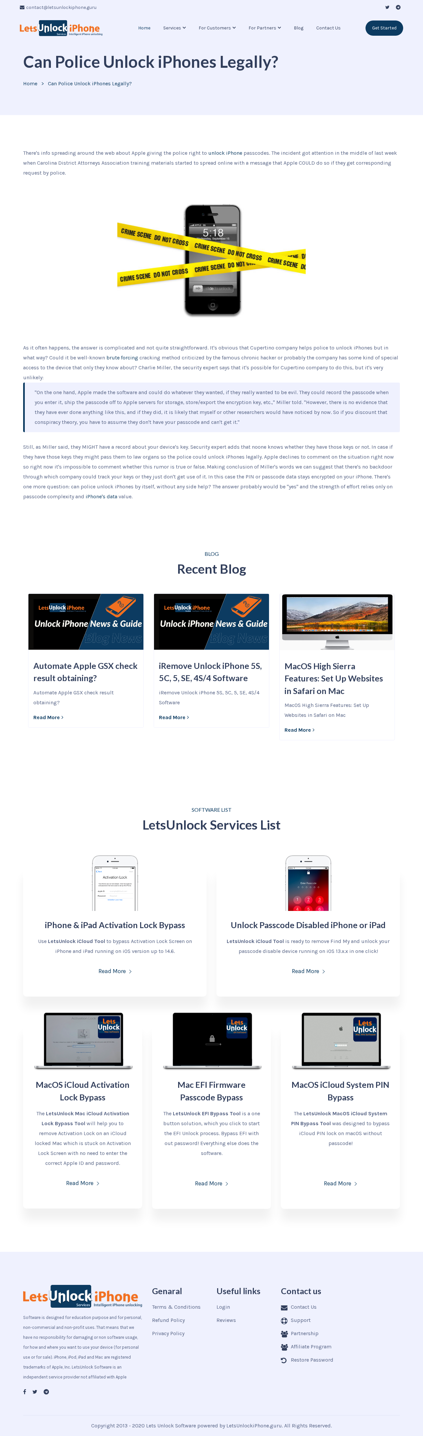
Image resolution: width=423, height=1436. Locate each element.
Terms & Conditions (176, 1307)
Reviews (226, 1320)
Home (144, 28)
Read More (46, 717)
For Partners (262, 28)
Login (223, 1307)
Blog (298, 28)
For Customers (215, 28)
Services (172, 28)
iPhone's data (101, 496)
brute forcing (122, 357)
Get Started (384, 28)
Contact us (328, 28)
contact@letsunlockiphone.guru (61, 7)
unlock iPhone (224, 153)
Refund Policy (168, 1320)
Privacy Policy (168, 1333)
